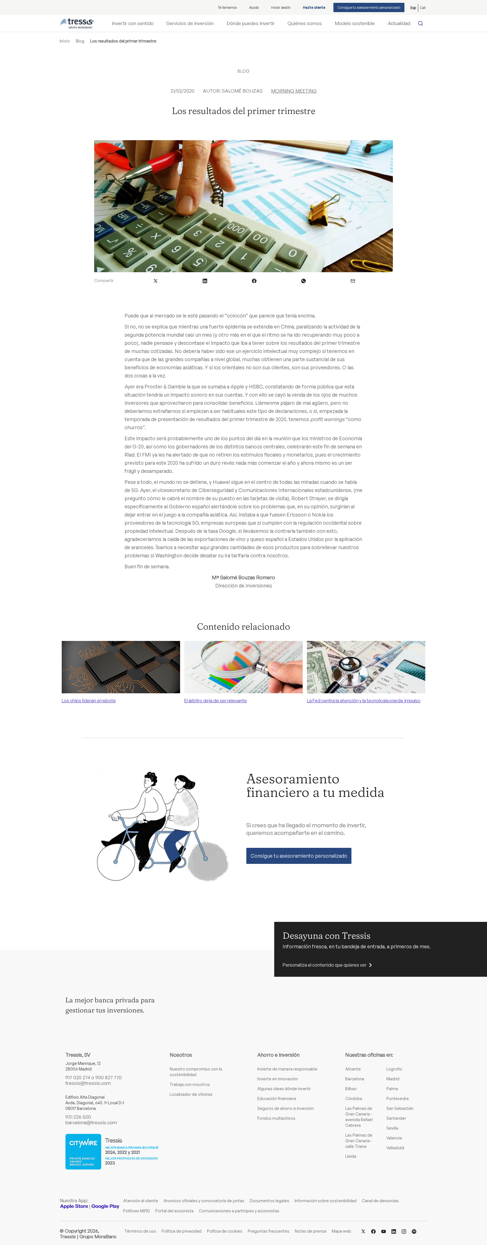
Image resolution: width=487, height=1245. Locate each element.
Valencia (394, 1138)
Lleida (350, 1156)
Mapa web (341, 1231)
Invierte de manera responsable (287, 1069)
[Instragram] (404, 1230)
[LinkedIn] (393, 1230)
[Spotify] (414, 1230)
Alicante (353, 1069)
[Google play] (105, 1206)
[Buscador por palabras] (422, 23)
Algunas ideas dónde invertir (284, 1088)
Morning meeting (294, 91)
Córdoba (353, 1098)
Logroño (394, 1069)
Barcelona (354, 1078)
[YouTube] (383, 1230)
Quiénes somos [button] (304, 23)
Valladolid (395, 1147)
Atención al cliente (140, 1200)
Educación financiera (276, 1098)
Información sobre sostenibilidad (326, 1200)
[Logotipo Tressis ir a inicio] (77, 23)
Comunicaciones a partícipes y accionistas (239, 1210)
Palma (392, 1088)
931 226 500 (78, 1117)
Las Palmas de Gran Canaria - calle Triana (358, 1141)
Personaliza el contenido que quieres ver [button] (324, 965)
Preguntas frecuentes (268, 1231)
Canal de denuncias (380, 1200)
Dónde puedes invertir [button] (251, 23)
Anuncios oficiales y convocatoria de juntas (203, 1200)
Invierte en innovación (277, 1078)
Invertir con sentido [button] (133, 23)
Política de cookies (224, 1231)
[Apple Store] (74, 1206)
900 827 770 (108, 1077)
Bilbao (351, 1088)
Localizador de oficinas (191, 1094)
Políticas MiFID (136, 1210)
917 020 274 (77, 1077)
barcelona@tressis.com (91, 1122)
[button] (155, 280)
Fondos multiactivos (276, 1118)
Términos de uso (140, 1231)
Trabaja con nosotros (190, 1084)
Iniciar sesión (281, 7)
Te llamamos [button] (227, 7)
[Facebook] (373, 1230)
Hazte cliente (314, 7)
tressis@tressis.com (88, 1083)
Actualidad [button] (399, 23)
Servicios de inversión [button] (190, 23)
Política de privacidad (181, 1231)
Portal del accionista (174, 1210)
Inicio (65, 41)
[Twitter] (363, 1230)
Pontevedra (397, 1098)
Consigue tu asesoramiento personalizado (369, 7)
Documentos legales (269, 1200)
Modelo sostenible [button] (355, 23)
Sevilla (392, 1128)
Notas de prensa (310, 1231)
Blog (80, 41)
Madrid (392, 1078)
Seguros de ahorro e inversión (285, 1108)
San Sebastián (399, 1108)
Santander (396, 1118)
